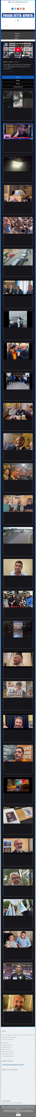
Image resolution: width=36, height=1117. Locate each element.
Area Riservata (8, 1056)
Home (17, 33)
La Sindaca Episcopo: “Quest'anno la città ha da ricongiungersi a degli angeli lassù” (18, 669)
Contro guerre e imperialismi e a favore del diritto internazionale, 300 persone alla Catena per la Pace (18, 361)
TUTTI (18, 77)
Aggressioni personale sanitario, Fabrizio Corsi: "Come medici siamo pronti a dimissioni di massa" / (18, 950)
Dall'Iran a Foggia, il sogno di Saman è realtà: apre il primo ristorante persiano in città (18, 609)
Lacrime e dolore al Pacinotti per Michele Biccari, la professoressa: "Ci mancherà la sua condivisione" (18, 825)
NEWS (18, 80)
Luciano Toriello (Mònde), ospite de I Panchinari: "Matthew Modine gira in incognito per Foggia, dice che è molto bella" (18, 142)
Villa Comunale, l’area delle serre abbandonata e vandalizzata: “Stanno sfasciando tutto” (18, 639)
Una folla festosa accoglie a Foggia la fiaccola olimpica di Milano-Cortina (18, 391)
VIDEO (17, 36)
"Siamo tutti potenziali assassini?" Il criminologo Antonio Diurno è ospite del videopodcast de (18, 514)
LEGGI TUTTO (10, 72)
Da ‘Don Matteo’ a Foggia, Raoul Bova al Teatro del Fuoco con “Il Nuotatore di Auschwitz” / (18, 732)
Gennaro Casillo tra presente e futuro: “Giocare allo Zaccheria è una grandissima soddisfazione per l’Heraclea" (18, 578)
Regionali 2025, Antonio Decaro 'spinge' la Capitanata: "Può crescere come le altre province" (18, 451)
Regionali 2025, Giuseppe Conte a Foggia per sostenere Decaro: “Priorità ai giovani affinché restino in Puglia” (18, 482)
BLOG (18, 83)
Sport (17, 62)
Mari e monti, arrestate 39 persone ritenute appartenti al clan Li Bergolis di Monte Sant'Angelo (18, 795)
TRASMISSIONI (18, 87)
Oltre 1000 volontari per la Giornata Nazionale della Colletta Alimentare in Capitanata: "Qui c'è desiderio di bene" (18, 764)
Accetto (18, 1115)
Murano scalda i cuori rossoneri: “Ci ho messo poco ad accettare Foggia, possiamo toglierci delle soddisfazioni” (18, 981)
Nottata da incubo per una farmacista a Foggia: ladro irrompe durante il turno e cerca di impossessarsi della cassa (18, 110)
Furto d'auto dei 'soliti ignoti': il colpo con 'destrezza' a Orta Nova (18, 267)
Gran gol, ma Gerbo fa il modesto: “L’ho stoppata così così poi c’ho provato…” (17, 66)
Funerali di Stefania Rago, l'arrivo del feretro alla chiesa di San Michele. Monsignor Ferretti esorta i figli (18, 204)
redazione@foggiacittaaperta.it (19, 2)
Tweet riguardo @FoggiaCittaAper (13, 1064)
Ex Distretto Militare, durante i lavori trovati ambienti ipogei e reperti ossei (18, 173)
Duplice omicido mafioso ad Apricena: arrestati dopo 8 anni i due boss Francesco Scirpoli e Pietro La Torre (18, 546)
